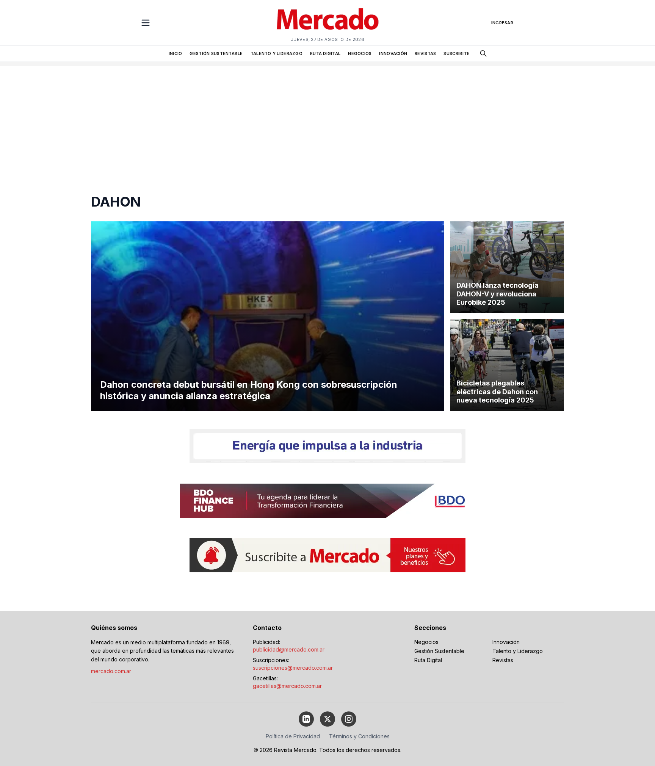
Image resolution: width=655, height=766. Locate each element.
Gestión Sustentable (439, 651)
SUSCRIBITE (456, 53)
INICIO (175, 53)
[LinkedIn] (306, 719)
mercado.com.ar (111, 671)
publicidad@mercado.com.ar (288, 649)
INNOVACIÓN (393, 53)
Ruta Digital (428, 660)
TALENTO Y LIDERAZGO (276, 53)
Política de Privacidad (293, 736)
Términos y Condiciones (359, 736)
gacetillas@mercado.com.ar (287, 686)
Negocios (426, 642)
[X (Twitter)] (327, 719)
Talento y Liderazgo (517, 651)
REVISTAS (425, 53)
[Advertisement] (327, 119)
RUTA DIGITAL (325, 53)
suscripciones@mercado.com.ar (293, 667)
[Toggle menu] (145, 22)
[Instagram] (348, 719)
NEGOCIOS (359, 53)
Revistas (502, 660)
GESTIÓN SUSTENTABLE (216, 53)
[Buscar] (483, 53)
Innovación (506, 642)
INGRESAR (502, 22)
